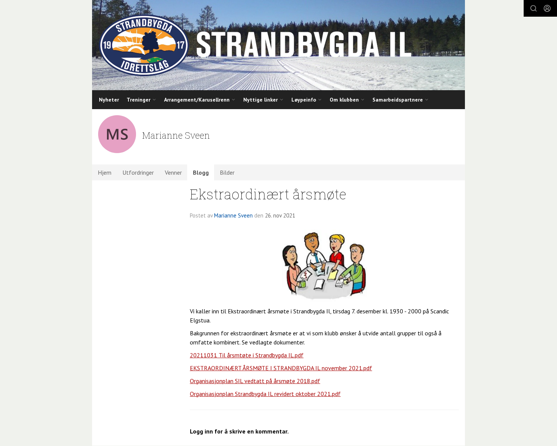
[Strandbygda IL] (278, 45)
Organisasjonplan (212, 381)
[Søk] (533, 8)
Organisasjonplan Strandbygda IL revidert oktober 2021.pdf (265, 393)
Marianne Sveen (233, 215)
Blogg (201, 172)
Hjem (104, 172)
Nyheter (109, 99)
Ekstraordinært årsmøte (268, 194)
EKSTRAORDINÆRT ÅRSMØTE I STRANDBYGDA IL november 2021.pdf (281, 368)
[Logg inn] (547, 8)
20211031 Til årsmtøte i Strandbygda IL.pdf (247, 355)
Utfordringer (138, 172)
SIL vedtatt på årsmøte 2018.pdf (277, 381)
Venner (173, 172)
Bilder (227, 172)
